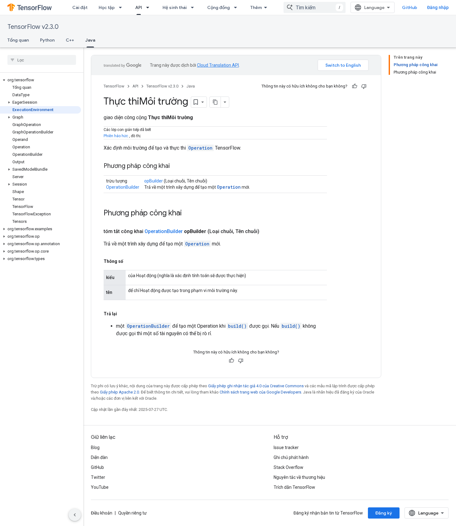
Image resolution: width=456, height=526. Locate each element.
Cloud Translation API (218, 65)
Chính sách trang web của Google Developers (260, 392)
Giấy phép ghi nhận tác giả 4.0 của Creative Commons (256, 386)
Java (90, 40)
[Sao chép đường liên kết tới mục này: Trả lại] (123, 313)
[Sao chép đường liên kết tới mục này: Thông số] (129, 261)
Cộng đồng (218, 7)
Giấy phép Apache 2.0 (119, 392)
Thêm (256, 7)
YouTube (100, 487)
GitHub (409, 7)
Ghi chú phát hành (291, 457)
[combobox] (315, 7)
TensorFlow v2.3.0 (33, 27)
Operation (200, 148)
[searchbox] (41, 60)
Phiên (108, 136)
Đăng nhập (438, 7)
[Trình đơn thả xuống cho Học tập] (122, 7)
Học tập (107, 7)
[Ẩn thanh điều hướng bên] (75, 515)
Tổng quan (18, 40)
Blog (95, 447)
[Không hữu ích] (364, 86)
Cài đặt (79, 7)
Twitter (98, 477)
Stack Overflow (288, 467)
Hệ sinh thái (175, 7)
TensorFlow (114, 86)
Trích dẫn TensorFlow (294, 487)
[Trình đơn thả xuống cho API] (149, 7)
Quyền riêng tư (132, 512)
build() (237, 326)
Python (47, 40)
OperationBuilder (122, 187)
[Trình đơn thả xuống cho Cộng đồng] (237, 7)
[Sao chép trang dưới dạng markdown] (215, 102)
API (138, 7)
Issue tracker (286, 447)
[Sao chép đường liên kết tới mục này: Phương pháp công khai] (176, 166)
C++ (70, 40)
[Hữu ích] (354, 86)
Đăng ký (383, 513)
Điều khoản (101, 512)
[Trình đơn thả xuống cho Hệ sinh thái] (194, 7)
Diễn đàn (99, 457)
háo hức (121, 136)
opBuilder (153, 180)
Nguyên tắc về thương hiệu (299, 477)
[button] (40, 80)
